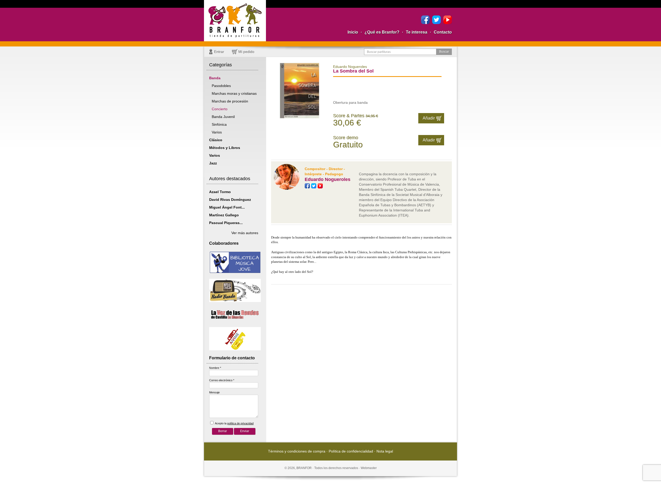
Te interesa (416, 32)
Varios (217, 132)
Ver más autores (244, 233)
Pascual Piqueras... (226, 223)
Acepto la (234, 423)
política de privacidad (240, 423)
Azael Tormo (220, 192)
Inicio (353, 32)
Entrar (219, 52)
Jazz (213, 163)
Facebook (425, 19)
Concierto (219, 109)
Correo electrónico (221, 380)
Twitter (436, 19)
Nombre (215, 367)
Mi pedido (246, 52)
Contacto (443, 32)
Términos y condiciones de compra (296, 451)
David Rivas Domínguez (230, 199)
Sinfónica (219, 124)
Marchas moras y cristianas (234, 93)
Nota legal (384, 451)
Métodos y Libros (224, 148)
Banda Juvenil (223, 117)
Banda (215, 78)
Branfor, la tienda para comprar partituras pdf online (235, 20)
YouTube (447, 19)
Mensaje (214, 392)
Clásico (215, 140)
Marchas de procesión (230, 101)
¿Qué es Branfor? (382, 32)
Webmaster (369, 468)
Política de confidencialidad (351, 451)
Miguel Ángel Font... (227, 207)
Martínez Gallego (224, 215)
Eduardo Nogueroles (327, 179)
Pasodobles (221, 86)
